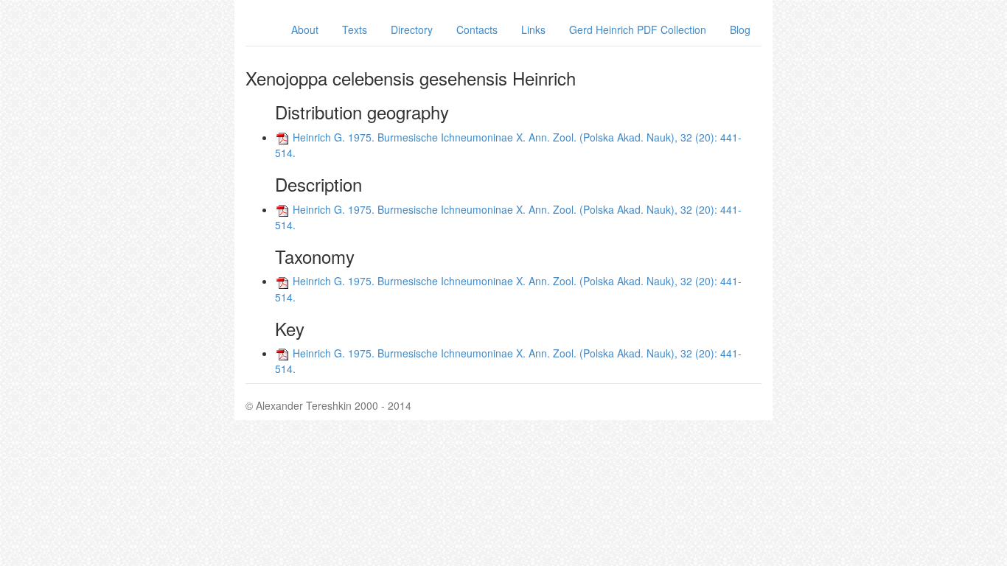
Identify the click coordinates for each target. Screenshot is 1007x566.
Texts (354, 29)
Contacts (477, 29)
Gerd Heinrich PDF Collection (637, 29)
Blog (740, 29)
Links (533, 29)
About (304, 29)
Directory (412, 29)
